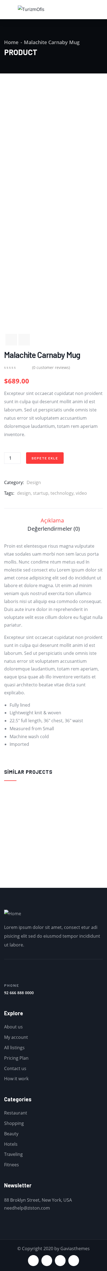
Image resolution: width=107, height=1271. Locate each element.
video (81, 493)
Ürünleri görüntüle (6, 866)
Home (11, 42)
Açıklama (52, 520)
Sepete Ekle (45, 458)
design (24, 493)
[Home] (12, 914)
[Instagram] (73, 1260)
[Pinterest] (60, 1260)
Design (34, 482)
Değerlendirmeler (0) (53, 528)
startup (40, 493)
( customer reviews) (51, 367)
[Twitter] (33, 1260)
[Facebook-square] (46, 1260)
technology (62, 493)
